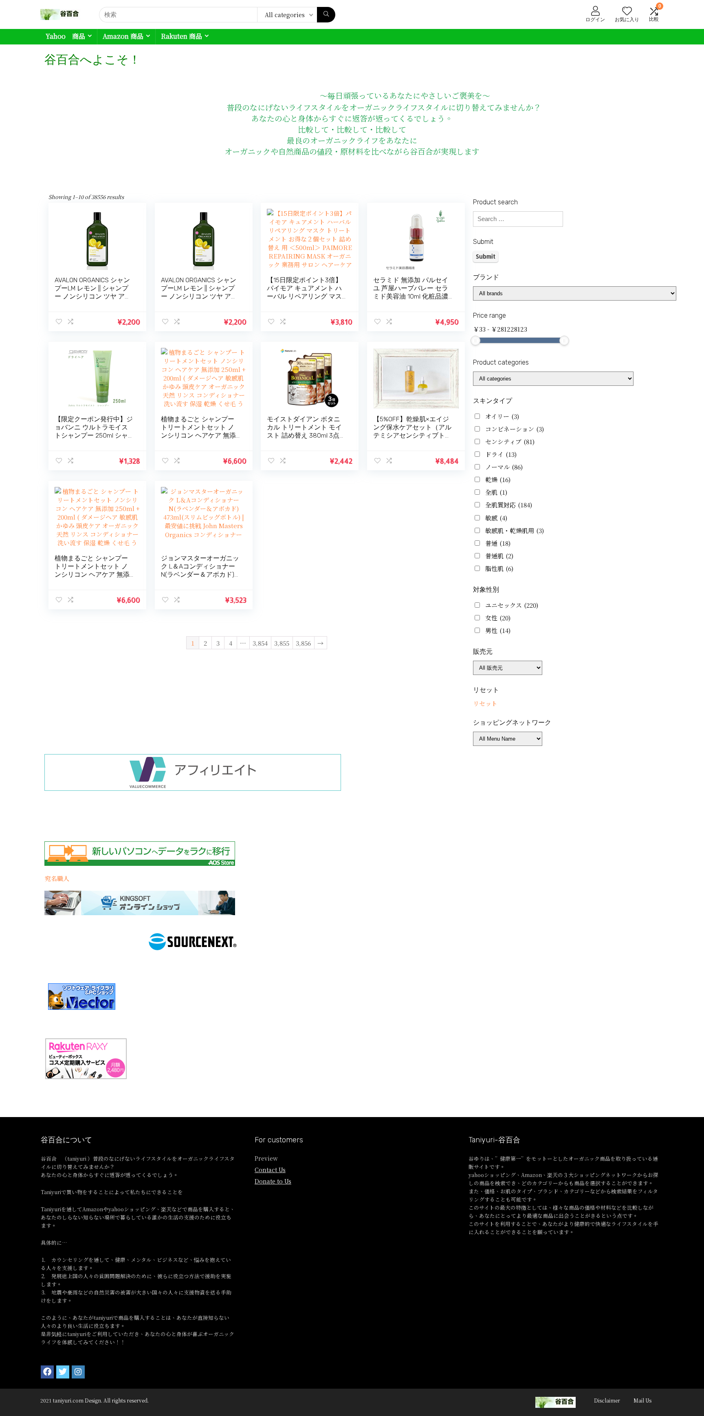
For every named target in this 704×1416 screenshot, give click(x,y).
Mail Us (642, 1400)
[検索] (326, 14)
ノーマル (504, 466)
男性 (497, 630)
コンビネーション (514, 429)
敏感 (496, 517)
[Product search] (518, 219)
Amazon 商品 (123, 36)
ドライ (501, 454)
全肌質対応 (508, 504)
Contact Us (270, 1170)
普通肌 (499, 555)
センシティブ (510, 441)
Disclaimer (607, 1400)
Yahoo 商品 (65, 36)
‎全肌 (496, 492)
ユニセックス (511, 605)
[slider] (475, 340)
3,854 (260, 643)
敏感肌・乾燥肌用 (514, 530)
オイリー (502, 416)
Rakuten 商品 (181, 36)
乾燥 (497, 479)
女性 (497, 617)
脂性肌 (499, 568)
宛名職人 (57, 878)
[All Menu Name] (507, 739)
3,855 (281, 643)
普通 (497, 543)
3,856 (303, 643)
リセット (485, 703)
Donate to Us (273, 1181)
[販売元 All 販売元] (507, 668)
